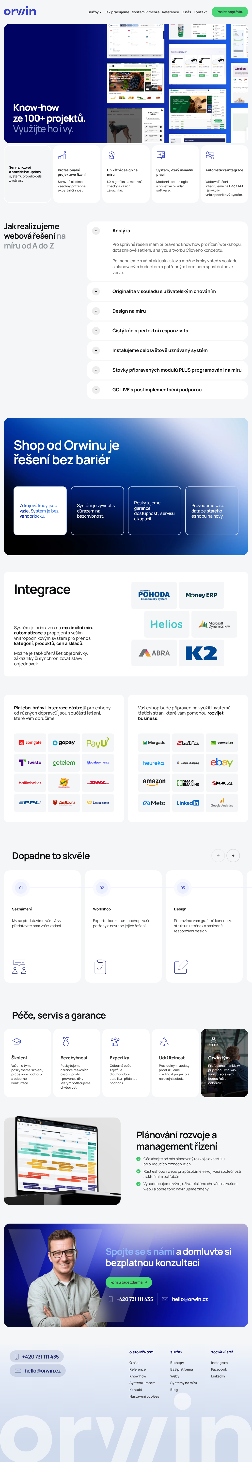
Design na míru (129, 311)
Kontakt (200, 12)
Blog (174, 1390)
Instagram (219, 1362)
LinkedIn (218, 1376)
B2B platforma (181, 1369)
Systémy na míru (183, 1383)
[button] (233, 856)
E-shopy (177, 1362)
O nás (186, 12)
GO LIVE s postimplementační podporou (157, 389)
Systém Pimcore (145, 12)
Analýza (121, 230)
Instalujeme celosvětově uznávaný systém (160, 350)
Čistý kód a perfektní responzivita (150, 330)
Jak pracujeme (117, 12)
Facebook (219, 1369)
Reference (170, 12)
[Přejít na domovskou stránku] (21, 12)
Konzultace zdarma (126, 1282)
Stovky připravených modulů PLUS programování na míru (177, 370)
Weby (174, 1376)
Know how (137, 1376)
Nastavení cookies (144, 1396)
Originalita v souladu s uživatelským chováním (164, 291)
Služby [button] (93, 12)
